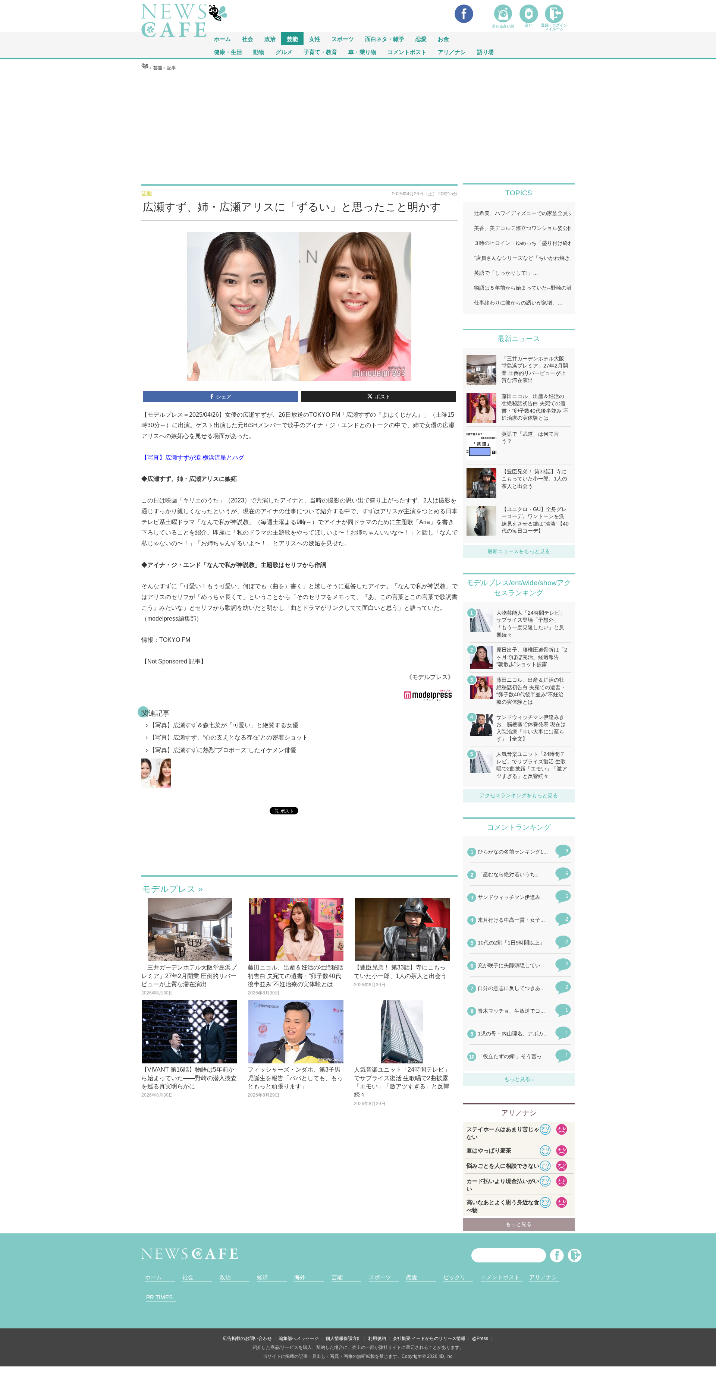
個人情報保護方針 (343, 1338)
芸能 (292, 38)
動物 (258, 51)
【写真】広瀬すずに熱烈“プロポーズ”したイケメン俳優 (222, 750)
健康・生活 (228, 51)
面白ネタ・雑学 (384, 38)
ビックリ (454, 1277)
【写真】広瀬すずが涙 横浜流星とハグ (192, 457)
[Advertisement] (358, 127)
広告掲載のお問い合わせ (247, 1338)
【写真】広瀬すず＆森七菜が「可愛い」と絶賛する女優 (223, 725)
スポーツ (343, 38)
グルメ (284, 51)
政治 (270, 38)
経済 (262, 1277)
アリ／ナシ (452, 51)
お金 (443, 38)
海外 (299, 1277)
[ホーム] (144, 67)
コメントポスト (407, 51)
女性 (314, 38)
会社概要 (402, 1338)
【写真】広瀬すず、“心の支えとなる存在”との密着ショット (228, 737)
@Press (480, 1338)
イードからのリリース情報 (438, 1338)
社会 (247, 38)
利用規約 (377, 1338)
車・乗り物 (362, 51)
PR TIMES (159, 1297)
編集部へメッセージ (299, 1338)
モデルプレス (169, 889)
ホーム (153, 1277)
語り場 (485, 51)
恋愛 (421, 38)
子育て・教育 (320, 51)
